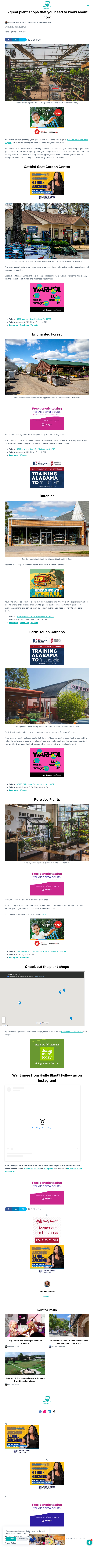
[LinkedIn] (49, 1411)
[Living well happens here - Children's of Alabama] (47, 121)
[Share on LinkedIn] (15, 39)
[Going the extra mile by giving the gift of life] (47, 1053)
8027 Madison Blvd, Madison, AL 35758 (34, 319)
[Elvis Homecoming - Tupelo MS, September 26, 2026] (47, 583)
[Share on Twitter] (23, 39)
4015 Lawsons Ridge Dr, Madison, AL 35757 (36, 449)
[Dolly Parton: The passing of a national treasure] (25, 1325)
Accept (11, 1539)
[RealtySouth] (47, 1231)
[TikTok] (54, 1411)
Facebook (24, 325)
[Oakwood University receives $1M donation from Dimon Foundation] (25, 1363)
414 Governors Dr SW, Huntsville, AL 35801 (35, 617)
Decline (22, 1539)
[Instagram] (44, 1411)
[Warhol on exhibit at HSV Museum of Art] (47, 297)
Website (34, 325)
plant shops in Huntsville (72, 1031)
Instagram (13, 325)
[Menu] (88, 5)
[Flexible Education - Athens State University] (47, 186)
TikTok (37, 1168)
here (44, 914)
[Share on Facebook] (8, 39)
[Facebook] (40, 1411)
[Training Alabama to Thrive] (47, 473)
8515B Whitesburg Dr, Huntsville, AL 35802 (35, 784)
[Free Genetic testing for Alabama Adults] (47, 416)
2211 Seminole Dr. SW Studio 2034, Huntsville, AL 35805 (41, 951)
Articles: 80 (47, 1296)
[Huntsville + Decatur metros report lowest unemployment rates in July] (69, 1325)
